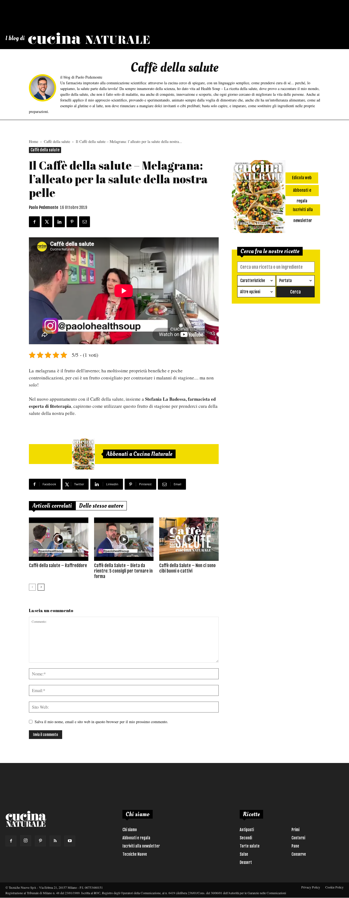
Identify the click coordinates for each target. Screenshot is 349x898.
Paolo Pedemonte (43, 207)
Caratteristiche (252, 280)
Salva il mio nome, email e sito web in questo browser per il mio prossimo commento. (101, 721)
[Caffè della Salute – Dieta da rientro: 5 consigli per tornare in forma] (124, 539)
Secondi (246, 838)
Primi (295, 829)
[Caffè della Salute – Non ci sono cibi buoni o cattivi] (189, 539)
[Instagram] (25, 840)
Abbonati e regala (136, 838)
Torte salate (250, 846)
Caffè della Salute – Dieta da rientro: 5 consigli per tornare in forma (123, 571)
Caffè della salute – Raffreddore (58, 565)
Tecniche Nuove (134, 854)
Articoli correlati (52, 506)
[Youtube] (69, 841)
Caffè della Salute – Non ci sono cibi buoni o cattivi (187, 568)
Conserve (298, 854)
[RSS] (55, 841)
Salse (244, 854)
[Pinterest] (40, 841)
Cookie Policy (334, 887)
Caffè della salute (57, 141)
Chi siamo (129, 829)
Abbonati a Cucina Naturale (139, 454)
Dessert (246, 862)
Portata (285, 280)
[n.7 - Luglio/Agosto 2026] (83, 454)
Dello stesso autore (101, 506)
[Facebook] (10, 841)
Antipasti (247, 829)
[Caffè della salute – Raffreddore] (58, 539)
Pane (295, 846)
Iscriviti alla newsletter (141, 846)
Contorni (298, 838)
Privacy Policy (310, 887)
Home (33, 141)
